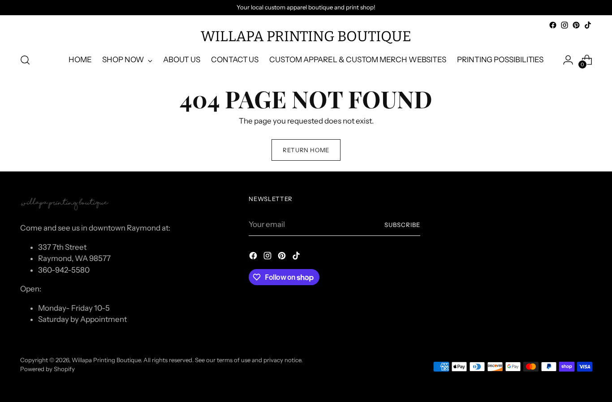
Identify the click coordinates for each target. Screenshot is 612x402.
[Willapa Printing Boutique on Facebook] (553, 25)
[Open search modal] (25, 60)
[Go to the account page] (568, 60)
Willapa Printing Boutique (106, 360)
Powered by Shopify (47, 368)
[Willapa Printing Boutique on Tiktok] (588, 25)
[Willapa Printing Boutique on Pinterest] (576, 25)
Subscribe (402, 224)
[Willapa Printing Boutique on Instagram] (564, 25)
